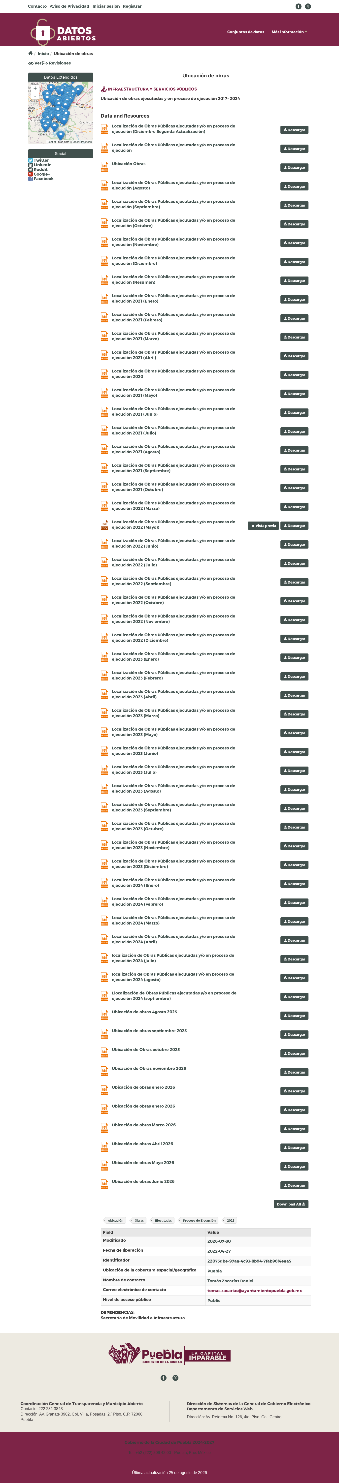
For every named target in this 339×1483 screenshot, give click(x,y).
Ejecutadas (163, 1220)
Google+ (41, 174)
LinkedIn (42, 164)
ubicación (115, 1220)
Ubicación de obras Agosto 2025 (144, 1011)
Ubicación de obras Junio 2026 (143, 1181)
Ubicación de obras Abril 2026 (142, 1143)
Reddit (40, 169)
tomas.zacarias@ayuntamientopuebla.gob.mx (254, 1290)
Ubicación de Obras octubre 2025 (146, 1049)
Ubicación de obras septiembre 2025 (149, 1030)
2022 (230, 1220)
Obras (139, 1220)
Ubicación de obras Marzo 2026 (144, 1124)
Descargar (296, 130)
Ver (37, 63)
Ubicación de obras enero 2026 (143, 1087)
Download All (289, 1204)
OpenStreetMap (82, 142)
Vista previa (265, 526)
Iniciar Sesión (106, 6)
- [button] (35, 95)
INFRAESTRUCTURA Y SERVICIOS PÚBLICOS (152, 89)
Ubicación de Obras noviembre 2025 (149, 1068)
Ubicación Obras (128, 163)
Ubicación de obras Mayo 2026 (143, 1162)
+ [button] (35, 88)
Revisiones (59, 63)
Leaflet (52, 142)
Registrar (132, 6)
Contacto (37, 6)
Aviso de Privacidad (69, 6)
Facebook (43, 178)
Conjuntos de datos (245, 32)
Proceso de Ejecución (199, 1220)
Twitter (41, 160)
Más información (288, 32)
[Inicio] (63, 31)
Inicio (43, 53)
